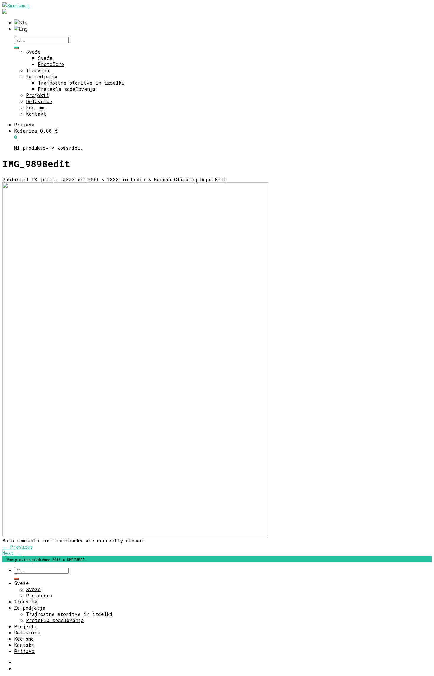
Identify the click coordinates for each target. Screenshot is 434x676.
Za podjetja (41, 76)
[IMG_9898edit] (135, 534)
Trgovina (37, 70)
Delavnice (39, 101)
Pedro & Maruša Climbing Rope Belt (178, 179)
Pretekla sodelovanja (67, 89)
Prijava (24, 124)
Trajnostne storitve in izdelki (81, 83)
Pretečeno (51, 64)
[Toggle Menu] (16, 47)
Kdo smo (35, 107)
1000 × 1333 (103, 179)
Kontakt (36, 114)
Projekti (37, 95)
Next (12, 553)
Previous (17, 547)
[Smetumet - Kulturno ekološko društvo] (16, 5)
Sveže (33, 52)
